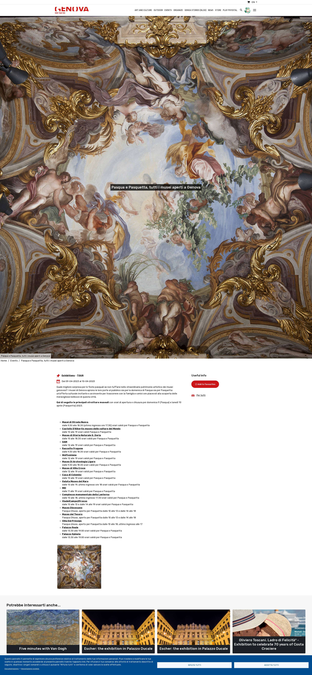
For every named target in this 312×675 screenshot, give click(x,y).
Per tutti (201, 395)
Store (218, 10)
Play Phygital (230, 10)
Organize (178, 10)
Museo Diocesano (72, 507)
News (210, 10)
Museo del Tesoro (72, 514)
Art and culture (143, 10)
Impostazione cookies (30, 669)
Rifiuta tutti (194, 665)
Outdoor (158, 10)
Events (168, 10)
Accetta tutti (271, 665)
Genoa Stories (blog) (195, 10)
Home (4, 360)
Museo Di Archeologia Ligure (78, 461)
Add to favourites (206, 384)
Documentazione (12, 669)
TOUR (80, 375)
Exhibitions (68, 375)
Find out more (43, 648)
